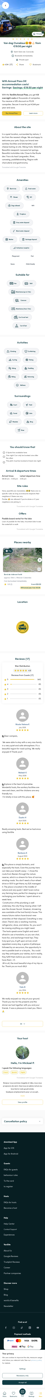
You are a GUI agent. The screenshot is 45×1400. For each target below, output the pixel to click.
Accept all (22, 1382)
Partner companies (12, 1273)
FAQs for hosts (10, 1202)
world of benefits (11, 1300)
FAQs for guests (11, 1169)
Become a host (10, 1208)
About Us (8, 1250)
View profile (22, 1102)
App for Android (11, 1153)
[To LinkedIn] (29, 1326)
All (21, 1024)
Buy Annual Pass (12, 113)
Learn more (33, 113)
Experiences (9, 1234)
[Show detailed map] (22, 627)
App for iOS (9, 1148)
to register (8, 1186)
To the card (9, 1180)
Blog (6, 1294)
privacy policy (36, 1360)
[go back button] (5, 5)
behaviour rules (11, 1175)
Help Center (9, 1223)
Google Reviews (11, 1256)
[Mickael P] (22, 1052)
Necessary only (22, 1375)
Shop (6, 1289)
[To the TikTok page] (21, 1326)
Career (7, 1267)
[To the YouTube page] (37, 1326)
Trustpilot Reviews (12, 1262)
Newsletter (8, 1306)
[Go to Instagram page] (13, 1326)
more (22, 1096)
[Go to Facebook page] (5, 1326)
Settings (22, 1369)
